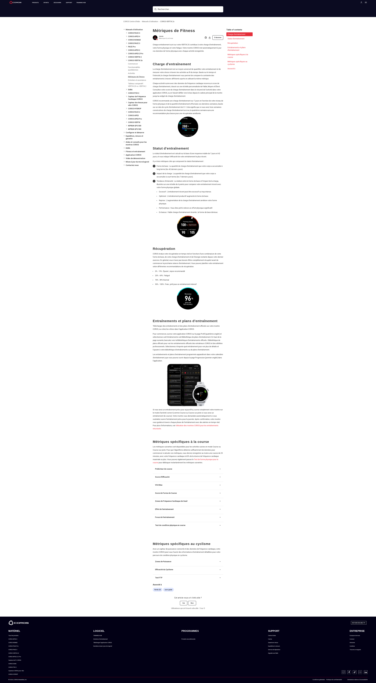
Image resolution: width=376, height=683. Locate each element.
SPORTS (46, 2)
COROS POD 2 (12, 667)
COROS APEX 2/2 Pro (14, 656)
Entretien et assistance (137, 80)
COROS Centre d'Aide (131, 21)
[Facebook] (349, 672)
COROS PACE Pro (13, 646)
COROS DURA (12, 663)
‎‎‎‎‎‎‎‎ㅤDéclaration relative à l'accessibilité (357, 679)
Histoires (352, 642)
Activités (131, 73)
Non (192, 603)
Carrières (352, 646)
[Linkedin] (366, 672)
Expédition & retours (274, 646)
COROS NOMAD (13, 642)
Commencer (133, 64)
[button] (136, 29)
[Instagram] (343, 672)
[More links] (365, 2)
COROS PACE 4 (12, 649)
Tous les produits (13, 635)
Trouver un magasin (355, 649)
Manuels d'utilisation (150, 21)
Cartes (270, 639)
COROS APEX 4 (12, 639)
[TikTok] (355, 672)
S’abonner (217, 37)
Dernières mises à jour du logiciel (102, 646)
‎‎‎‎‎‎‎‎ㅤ (343, 679)
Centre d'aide (272, 635)
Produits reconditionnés (188, 639)
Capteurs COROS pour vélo (16, 670)
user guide (168, 590)
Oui (183, 603)
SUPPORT (69, 2)
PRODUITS (35, 2)
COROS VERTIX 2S (13, 653)
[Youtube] (360, 672)
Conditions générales (319, 679)
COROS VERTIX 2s (167, 21)
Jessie (161, 36)
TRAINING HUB (81, 2)
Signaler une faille (273, 653)
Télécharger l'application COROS (102, 642)
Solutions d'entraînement (100, 639)
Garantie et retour (273, 642)
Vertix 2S (157, 590)
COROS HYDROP (13, 674)
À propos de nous (355, 635)
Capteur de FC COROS (14, 660)
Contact (352, 639)
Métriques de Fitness (136, 77)
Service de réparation (274, 649)
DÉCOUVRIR (57, 2)
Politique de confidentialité (334, 679)
